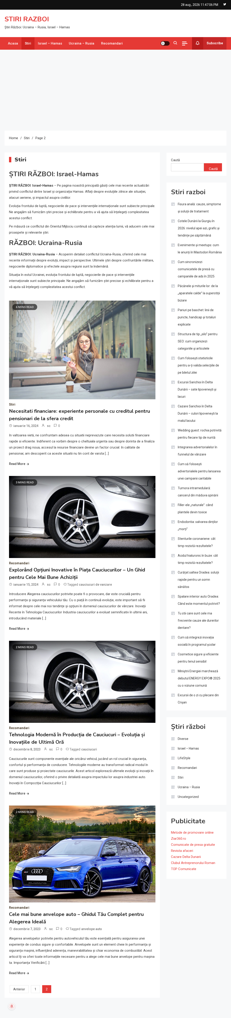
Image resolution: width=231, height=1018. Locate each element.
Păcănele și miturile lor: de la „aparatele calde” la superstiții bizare (199, 293)
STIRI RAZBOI (27, 19)
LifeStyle (184, 758)
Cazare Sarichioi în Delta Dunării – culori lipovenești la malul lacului (198, 413)
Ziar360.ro (178, 839)
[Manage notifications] (11, 1006)
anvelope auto (91, 929)
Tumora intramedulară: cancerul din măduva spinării (198, 491)
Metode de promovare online (192, 832)
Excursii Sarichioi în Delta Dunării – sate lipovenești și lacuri (197, 389)
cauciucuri (89, 749)
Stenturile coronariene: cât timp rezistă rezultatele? (196, 542)
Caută (175, 160)
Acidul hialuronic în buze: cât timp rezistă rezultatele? (198, 559)
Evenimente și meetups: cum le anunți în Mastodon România (200, 248)
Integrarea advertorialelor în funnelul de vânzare (197, 450)
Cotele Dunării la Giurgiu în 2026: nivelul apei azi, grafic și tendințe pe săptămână (198, 228)
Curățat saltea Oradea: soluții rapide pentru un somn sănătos (198, 580)
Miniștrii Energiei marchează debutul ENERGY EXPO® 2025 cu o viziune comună (199, 678)
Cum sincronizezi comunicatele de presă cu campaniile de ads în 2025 (196, 269)
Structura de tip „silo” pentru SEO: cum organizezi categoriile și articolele (197, 341)
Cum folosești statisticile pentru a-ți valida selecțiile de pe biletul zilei (198, 365)
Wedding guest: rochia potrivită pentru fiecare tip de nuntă (200, 434)
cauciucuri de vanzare (95, 584)
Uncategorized (188, 797)
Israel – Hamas (50, 43)
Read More (17, 464)
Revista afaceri (182, 851)
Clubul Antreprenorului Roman (193, 863)
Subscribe (215, 43)
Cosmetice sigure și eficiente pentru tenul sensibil (198, 657)
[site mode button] (165, 43)
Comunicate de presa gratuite (193, 845)
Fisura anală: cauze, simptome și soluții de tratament (199, 207)
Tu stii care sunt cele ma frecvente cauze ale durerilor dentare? (198, 621)
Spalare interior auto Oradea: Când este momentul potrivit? (199, 600)
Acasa (13, 43)
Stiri (28, 43)
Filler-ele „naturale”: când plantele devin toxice (195, 508)
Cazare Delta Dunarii (186, 857)
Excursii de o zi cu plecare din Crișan (198, 698)
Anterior (19, 989)
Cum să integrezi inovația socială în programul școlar (197, 641)
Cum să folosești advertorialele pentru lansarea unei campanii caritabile (199, 471)
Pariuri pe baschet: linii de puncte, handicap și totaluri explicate (197, 317)
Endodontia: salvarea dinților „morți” (198, 525)
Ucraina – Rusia (81, 43)
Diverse (183, 739)
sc (49, 426)
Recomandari (112, 43)
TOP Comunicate (183, 869)
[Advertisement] (115, 90)
